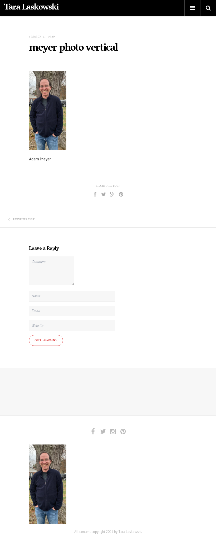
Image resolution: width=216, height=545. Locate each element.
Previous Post (24, 219)
